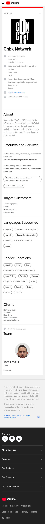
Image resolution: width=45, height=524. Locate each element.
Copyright (25, 506)
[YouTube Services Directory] (12, 2)
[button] (22, 13)
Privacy (24, 512)
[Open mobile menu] (3, 3)
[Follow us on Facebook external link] (19, 439)
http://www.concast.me (16, 92)
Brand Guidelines (10, 512)
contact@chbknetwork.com (18, 96)
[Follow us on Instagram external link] (12, 439)
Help (8, 518)
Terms (34, 512)
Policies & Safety (10, 506)
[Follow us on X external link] (5, 439)
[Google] (9, 499)
